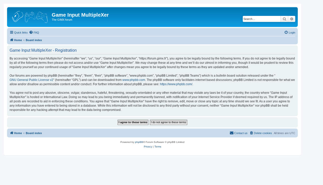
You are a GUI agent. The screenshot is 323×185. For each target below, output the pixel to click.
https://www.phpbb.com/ (176, 84)
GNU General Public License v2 (31, 80)
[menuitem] (34, 32)
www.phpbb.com (133, 80)
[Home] (30, 16)
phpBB (139, 142)
